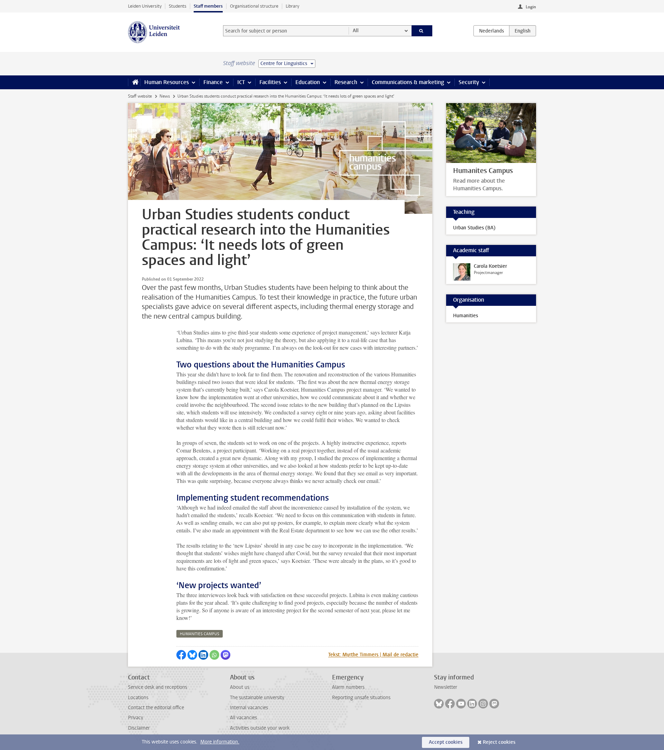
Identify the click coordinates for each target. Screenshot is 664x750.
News (164, 96)
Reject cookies (499, 742)
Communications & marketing (408, 82)
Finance (213, 82)
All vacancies (243, 717)
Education (307, 82)
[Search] (422, 30)
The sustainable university (257, 697)
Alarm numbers (348, 687)
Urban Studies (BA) (474, 228)
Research (345, 82)
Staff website (140, 96)
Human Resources (166, 82)
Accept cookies (445, 742)
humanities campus (199, 634)
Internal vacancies (249, 707)
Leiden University (145, 6)
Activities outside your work (259, 728)
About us (239, 687)
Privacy (135, 717)
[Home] (134, 82)
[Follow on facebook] (450, 703)
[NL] (491, 30)
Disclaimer (139, 728)
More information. (219, 742)
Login (531, 7)
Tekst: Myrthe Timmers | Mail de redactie (373, 654)
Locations (138, 697)
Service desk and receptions (157, 687)
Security (469, 82)
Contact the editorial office (156, 707)
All (356, 30)
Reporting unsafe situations (361, 697)
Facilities (270, 82)
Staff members (208, 6)
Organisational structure (254, 6)
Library (292, 6)
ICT (241, 82)
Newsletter (445, 687)
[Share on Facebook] (181, 655)
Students (177, 6)
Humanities (465, 315)
